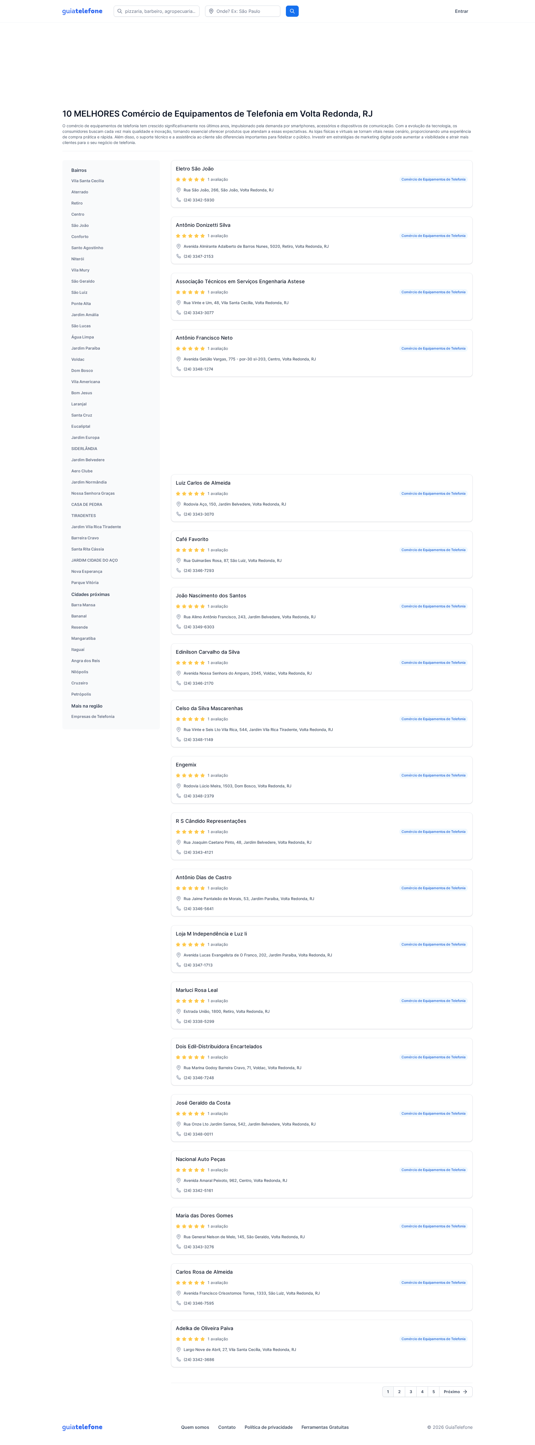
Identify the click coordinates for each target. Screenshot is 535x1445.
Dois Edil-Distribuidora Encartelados (219, 1046)
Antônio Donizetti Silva (203, 225)
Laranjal (79, 403)
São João (80, 225)
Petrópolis (81, 694)
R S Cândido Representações (211, 821)
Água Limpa (82, 337)
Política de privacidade (269, 1427)
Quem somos (195, 1427)
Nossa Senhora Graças (93, 493)
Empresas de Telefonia (93, 716)
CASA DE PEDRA (86, 504)
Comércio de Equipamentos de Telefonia (434, 179)
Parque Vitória (85, 582)
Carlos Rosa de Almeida (204, 1272)
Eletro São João (195, 169)
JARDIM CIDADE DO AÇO (94, 560)
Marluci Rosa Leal (197, 990)
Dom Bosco (82, 370)
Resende (79, 627)
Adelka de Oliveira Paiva (204, 1328)
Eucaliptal (80, 426)
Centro (77, 214)
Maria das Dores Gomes (204, 1215)
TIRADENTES (83, 515)
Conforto (80, 236)
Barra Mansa (83, 604)
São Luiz (79, 292)
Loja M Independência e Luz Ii (211, 934)
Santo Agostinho (87, 247)
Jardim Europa (85, 437)
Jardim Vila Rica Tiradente (96, 526)
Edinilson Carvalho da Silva (208, 652)
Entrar (461, 11)
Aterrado (79, 191)
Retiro (77, 203)
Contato (227, 1427)
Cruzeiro (79, 683)
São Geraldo (83, 281)
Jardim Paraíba (85, 348)
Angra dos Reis (85, 660)
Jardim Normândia (89, 482)
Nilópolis (79, 671)
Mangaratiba (83, 638)
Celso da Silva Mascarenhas (209, 708)
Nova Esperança (86, 571)
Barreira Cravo (85, 537)
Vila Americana (85, 381)
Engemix (186, 765)
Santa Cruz (81, 415)
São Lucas (81, 325)
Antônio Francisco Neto (204, 338)
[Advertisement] (229, 66)
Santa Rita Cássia (87, 549)
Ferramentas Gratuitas (325, 1427)
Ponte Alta (81, 303)
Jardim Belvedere (87, 459)
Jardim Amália (85, 314)
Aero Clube (82, 470)
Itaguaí (77, 649)
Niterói (77, 258)
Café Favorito (192, 539)
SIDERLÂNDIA (84, 448)
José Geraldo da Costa (203, 1103)
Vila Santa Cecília (87, 180)
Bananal (79, 616)
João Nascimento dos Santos (211, 595)
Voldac (77, 359)
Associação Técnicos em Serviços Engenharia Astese (240, 281)
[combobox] (242, 11)
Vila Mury (80, 270)
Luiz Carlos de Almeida (203, 483)
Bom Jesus (81, 392)
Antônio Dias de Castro (204, 877)
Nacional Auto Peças (200, 1159)
